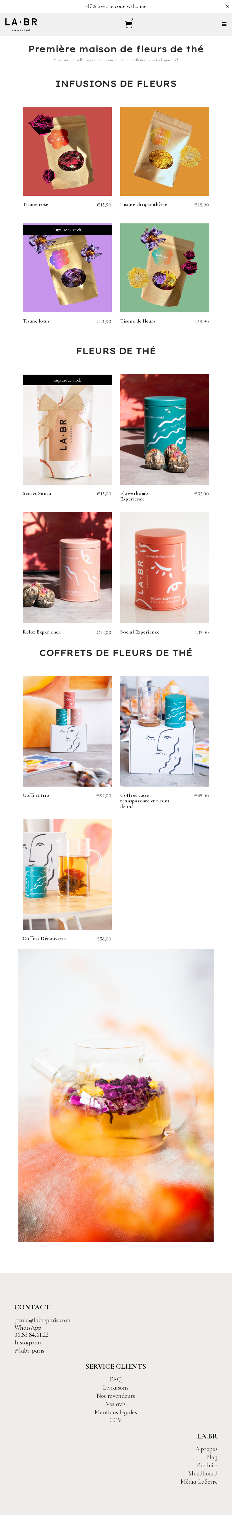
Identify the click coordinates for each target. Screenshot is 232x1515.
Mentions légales (115, 1412)
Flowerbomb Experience (134, 496)
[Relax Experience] (67, 567)
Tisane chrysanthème (143, 204)
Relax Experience (42, 632)
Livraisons (115, 1387)
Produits (207, 1465)
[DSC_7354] (116, 1095)
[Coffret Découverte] (67, 874)
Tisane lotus (36, 321)
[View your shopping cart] (126, 24)
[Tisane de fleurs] (164, 267)
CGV (115, 1420)
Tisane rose (35, 204)
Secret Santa (37, 493)
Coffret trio (36, 795)
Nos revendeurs (115, 1395)
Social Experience (140, 632)
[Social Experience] (164, 567)
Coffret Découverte (44, 938)
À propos (206, 1449)
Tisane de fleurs (137, 321)
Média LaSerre (199, 1481)
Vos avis (116, 1404)
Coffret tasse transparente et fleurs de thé (144, 800)
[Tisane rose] (67, 151)
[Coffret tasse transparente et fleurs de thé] (164, 731)
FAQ (116, 1379)
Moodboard (203, 1473)
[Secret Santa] (67, 429)
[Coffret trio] (67, 731)
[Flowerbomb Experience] (164, 429)
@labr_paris (29, 1350)
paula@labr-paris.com (42, 1320)
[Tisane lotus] (67, 267)
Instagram (27, 1342)
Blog (212, 1457)
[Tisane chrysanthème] (164, 151)
